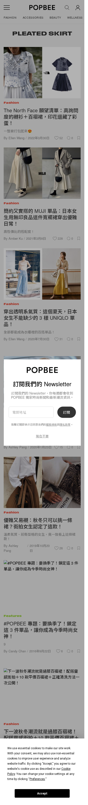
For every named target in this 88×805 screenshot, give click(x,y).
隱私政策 (65, 425)
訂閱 (66, 412)
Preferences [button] (37, 779)
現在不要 (42, 436)
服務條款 (51, 425)
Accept (42, 793)
